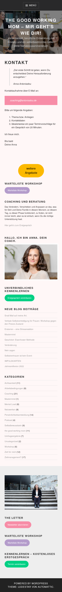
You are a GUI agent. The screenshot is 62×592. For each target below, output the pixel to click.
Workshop (9, 446)
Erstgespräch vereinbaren (19, 297)
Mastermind (10, 334)
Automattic (45, 586)
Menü (32, 5)
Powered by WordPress (31, 583)
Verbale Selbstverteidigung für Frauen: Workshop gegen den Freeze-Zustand (30, 322)
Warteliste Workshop (17, 190)
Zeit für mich (10, 451)
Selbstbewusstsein (13, 425)
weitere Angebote (31, 170)
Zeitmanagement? (13, 457)
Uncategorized (11, 441)
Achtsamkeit (10, 382)
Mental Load (10, 404)
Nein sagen (10, 350)
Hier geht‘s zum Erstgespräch (18, 225)
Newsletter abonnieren (18, 524)
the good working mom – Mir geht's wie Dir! (31, 26)
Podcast (8, 420)
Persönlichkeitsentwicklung (17, 414)
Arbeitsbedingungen (14, 388)
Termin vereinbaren (17, 563)
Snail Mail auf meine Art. (16, 315)
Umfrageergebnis (12, 435)
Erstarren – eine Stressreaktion (19, 329)
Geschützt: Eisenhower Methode (19, 339)
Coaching (9, 393)
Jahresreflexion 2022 (14, 366)
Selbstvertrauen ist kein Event (18, 355)
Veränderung (11, 344)
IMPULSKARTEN (13, 360)
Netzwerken (10, 409)
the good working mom (15, 430)
